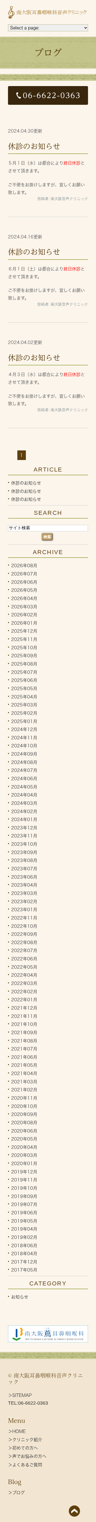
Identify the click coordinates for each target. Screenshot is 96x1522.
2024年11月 (24, 737)
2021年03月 (24, 1081)
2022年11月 (24, 918)
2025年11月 (24, 639)
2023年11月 (24, 836)
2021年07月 (24, 1049)
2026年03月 (24, 606)
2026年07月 (24, 574)
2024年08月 (24, 762)
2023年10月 (24, 844)
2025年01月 (24, 721)
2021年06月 (24, 1057)
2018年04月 (24, 1253)
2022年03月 (24, 983)
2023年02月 (24, 901)
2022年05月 (24, 967)
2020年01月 (24, 1163)
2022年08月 (24, 942)
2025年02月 (24, 713)
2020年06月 (24, 1131)
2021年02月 (24, 1090)
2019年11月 (24, 1180)
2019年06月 (24, 1213)
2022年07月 (24, 950)
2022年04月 (24, 975)
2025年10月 (24, 647)
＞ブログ (16, 1492)
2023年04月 (24, 885)
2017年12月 (24, 1262)
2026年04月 (24, 598)
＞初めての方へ (23, 1448)
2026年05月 (24, 590)
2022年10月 (24, 926)
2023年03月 (24, 893)
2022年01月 (24, 1000)
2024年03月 (24, 803)
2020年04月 (24, 1147)
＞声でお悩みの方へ (27, 1456)
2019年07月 (24, 1204)
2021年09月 (24, 1032)
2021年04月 (24, 1073)
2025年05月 (24, 688)
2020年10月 (24, 1106)
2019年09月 (24, 1196)
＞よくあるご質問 (25, 1465)
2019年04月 (24, 1229)
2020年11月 (24, 1098)
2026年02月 (24, 615)
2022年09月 (24, 934)
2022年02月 (24, 991)
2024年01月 (24, 819)
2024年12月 (24, 729)
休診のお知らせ (34, 146)
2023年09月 (24, 852)
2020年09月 (24, 1114)
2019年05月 (24, 1221)
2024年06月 (24, 779)
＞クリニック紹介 (25, 1440)
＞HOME (17, 1431)
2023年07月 (24, 869)
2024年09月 (24, 754)
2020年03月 (24, 1155)
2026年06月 (24, 582)
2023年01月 (24, 909)
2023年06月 (24, 877)
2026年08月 (24, 565)
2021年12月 (24, 1008)
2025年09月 (24, 656)
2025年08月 (24, 664)
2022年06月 (24, 959)
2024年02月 (24, 811)
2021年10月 (24, 1024)
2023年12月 (24, 827)
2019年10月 (24, 1188)
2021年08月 (24, 1040)
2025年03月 (24, 705)
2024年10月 (24, 746)
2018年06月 (24, 1245)
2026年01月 (24, 623)
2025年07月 (24, 672)
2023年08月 (24, 860)
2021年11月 (24, 1016)
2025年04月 (24, 696)
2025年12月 (24, 631)
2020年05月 (24, 1139)
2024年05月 (24, 787)
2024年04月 (24, 795)
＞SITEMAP (20, 1395)
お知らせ (19, 1297)
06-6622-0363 (33, 1403)
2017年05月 (24, 1270)
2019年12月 (24, 1171)
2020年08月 (24, 1123)
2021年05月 (24, 1065)
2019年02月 (24, 1237)
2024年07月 (24, 770)
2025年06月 (24, 680)
